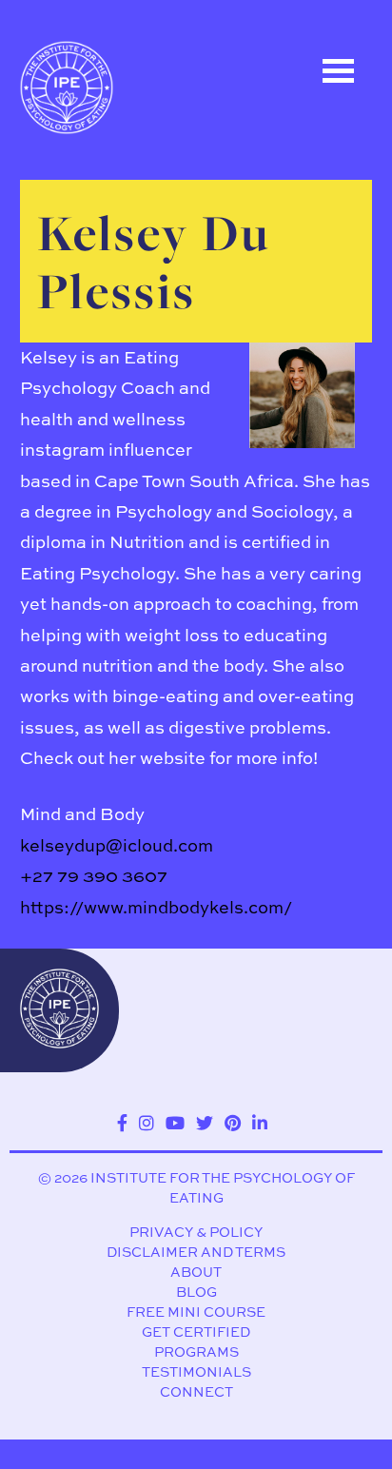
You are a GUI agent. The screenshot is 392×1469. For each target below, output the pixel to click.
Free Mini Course (196, 1312)
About (196, 1272)
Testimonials (196, 1371)
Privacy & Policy (196, 1232)
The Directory (100, 187)
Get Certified (196, 1331)
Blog (196, 1292)
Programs (196, 1351)
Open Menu (339, 70)
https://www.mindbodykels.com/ (156, 907)
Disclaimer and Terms (196, 1252)
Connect (196, 1391)
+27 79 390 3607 (93, 876)
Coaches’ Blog (104, 273)
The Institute (97, 358)
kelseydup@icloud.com (116, 845)
